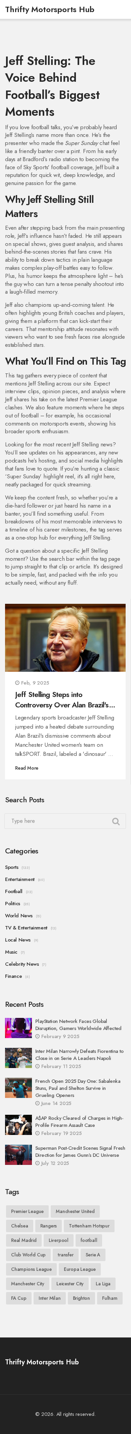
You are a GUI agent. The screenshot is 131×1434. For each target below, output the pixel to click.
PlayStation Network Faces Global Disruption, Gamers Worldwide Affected (78, 1025)
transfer (65, 1254)
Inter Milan (50, 1298)
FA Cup (19, 1298)
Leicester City (70, 1283)
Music (11, 952)
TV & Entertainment (26, 927)
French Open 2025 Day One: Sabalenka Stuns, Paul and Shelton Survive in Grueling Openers (77, 1088)
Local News (18, 940)
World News (19, 915)
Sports (11, 867)
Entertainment (20, 879)
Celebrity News (22, 964)
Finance (13, 976)
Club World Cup (28, 1254)
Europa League (80, 1269)
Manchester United (75, 1211)
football (89, 1240)
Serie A (93, 1254)
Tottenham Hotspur (89, 1225)
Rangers (48, 1225)
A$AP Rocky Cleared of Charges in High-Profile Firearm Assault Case (79, 1121)
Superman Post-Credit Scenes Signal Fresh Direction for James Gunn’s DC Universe (80, 1151)
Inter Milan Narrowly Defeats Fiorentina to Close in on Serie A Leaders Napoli (79, 1054)
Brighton (81, 1298)
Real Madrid (24, 1240)
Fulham (110, 1298)
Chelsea (19, 1225)
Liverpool (59, 1240)
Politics (12, 903)
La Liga (103, 1283)
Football (14, 891)
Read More (26, 768)
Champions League (31, 1269)
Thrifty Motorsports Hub (49, 9)
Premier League (27, 1211)
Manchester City (27, 1283)
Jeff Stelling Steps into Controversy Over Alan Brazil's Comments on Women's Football (64, 699)
